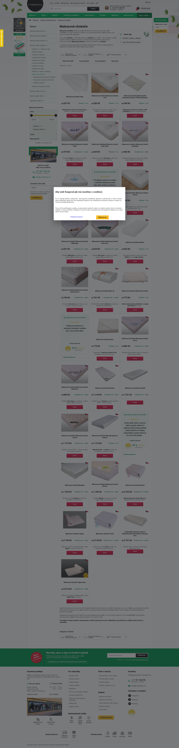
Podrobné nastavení (76, 217)
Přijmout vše (102, 217)
